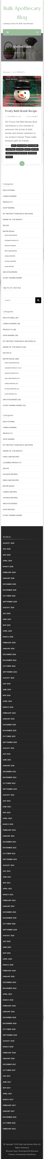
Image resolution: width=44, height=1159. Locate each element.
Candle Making (10, 196)
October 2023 (9, 736)
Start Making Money (12, 278)
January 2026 (8, 578)
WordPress (31, 1154)
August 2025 (8, 607)
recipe (27, 149)
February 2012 (9, 1129)
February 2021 (9, 900)
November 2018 (9, 1023)
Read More (18, 163)
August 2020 (8, 935)
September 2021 (10, 859)
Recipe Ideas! (8, 231)
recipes (35, 149)
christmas (10, 149)
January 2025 (8, 649)
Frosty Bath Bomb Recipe (21, 111)
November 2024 (9, 660)
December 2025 (9, 584)
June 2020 (7, 947)
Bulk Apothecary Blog (28, 1144)
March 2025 (8, 637)
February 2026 (9, 572)
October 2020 (9, 924)
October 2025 (9, 596)
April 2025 (7, 631)
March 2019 (8, 1000)
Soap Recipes (11, 79)
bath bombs (33, 145)
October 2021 (9, 853)
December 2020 (9, 912)
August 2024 (8, 678)
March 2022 (8, 824)
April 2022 (7, 818)
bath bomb (22, 145)
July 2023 (6, 754)
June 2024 (7, 689)
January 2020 (8, 976)
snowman (32, 153)
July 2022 (6, 801)
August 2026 (8, 543)
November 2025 (9, 590)
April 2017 (7, 1094)
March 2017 (8, 1099)
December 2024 (9, 654)
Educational (9, 190)
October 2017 (9, 1070)
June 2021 (7, 877)
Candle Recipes (10, 256)
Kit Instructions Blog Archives (18, 214)
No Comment (33, 117)
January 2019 (8, 1012)
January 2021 (8, 906)
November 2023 (9, 730)
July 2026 (6, 549)
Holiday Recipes (10, 246)
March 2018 (8, 1047)
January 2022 (8, 836)
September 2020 (10, 930)
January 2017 (8, 1111)
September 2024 (10, 672)
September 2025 (10, 602)
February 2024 (9, 713)
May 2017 (6, 1088)
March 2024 (8, 707)
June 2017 (7, 1082)
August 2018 (8, 1041)
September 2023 (10, 742)
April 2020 (7, 959)
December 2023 (9, 725)
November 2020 (9, 918)
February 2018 (9, 1053)
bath (14, 145)
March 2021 (8, 895)
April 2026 (7, 561)
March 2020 (8, 965)
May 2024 (6, 695)
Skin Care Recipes (11, 251)
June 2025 (7, 619)
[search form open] (37, 32)
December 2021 (9, 842)
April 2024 (7, 701)
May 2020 (6, 953)
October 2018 (9, 1029)
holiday (20, 149)
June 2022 (7, 807)
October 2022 (9, 783)
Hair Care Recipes (11, 235)
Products (7, 202)
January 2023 (8, 766)
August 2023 (8, 748)
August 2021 (8, 865)
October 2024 (9, 666)
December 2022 (9, 772)
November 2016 (9, 1117)
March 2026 (8, 566)
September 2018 (10, 1035)
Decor (6, 225)
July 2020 (6, 941)
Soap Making (9, 208)
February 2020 (9, 971)
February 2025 (9, 643)
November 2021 (9, 848)
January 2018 (8, 1058)
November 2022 (9, 777)
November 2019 (9, 988)
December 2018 (9, 1017)
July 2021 (6, 871)
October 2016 (9, 1123)
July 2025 (6, 613)
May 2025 (6, 625)
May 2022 (6, 812)
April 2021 (7, 889)
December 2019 (9, 982)
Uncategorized (10, 272)
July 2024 (6, 684)
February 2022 (9, 830)
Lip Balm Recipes (10, 261)
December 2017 (9, 1064)
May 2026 (6, 555)
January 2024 (8, 719)
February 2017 (9, 1105)
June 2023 (7, 760)
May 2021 (6, 883)
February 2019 (9, 1006)
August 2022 (8, 795)
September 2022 (10, 789)
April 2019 (7, 994)
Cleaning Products (12, 240)
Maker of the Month (12, 219)
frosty (9, 157)
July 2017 (6, 1076)
